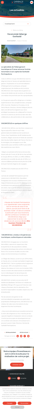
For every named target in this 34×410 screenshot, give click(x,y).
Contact (31, 2)
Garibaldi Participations (17, 2)
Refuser (17, 407)
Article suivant (24, 332)
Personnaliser (24, 403)
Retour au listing (18, 30)
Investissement (11, 40)
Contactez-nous (17, 364)
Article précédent (11, 332)
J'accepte (9, 403)
